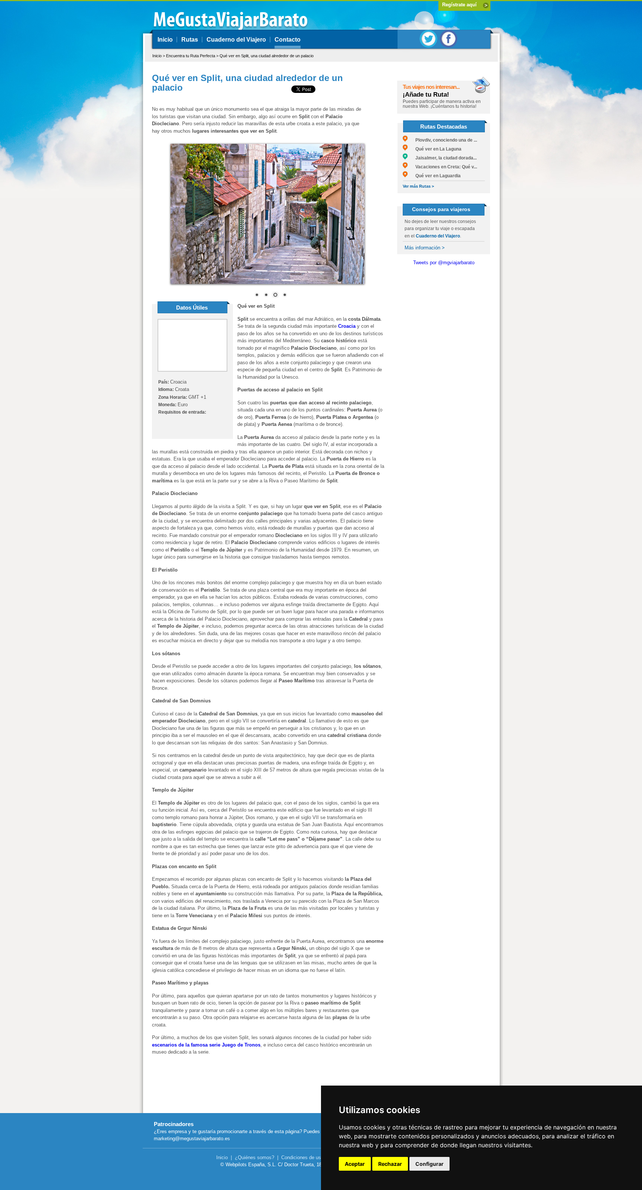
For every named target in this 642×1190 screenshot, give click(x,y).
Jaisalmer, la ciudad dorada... (442, 158)
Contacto (288, 39)
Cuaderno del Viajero (236, 39)
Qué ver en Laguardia (434, 175)
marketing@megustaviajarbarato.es (192, 1138)
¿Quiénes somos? (254, 1157)
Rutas (189, 39)
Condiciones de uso (302, 1157)
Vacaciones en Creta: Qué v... (442, 166)
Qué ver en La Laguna (434, 149)
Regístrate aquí (459, 4)
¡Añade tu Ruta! (426, 94)
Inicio (165, 39)
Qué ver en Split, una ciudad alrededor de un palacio (267, 56)
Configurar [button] (429, 1164)
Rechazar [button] (390, 1164)
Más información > (425, 247)
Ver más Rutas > (418, 186)
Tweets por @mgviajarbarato (443, 262)
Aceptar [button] (355, 1164)
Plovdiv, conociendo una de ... (442, 140)
